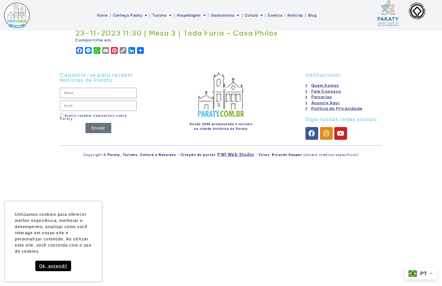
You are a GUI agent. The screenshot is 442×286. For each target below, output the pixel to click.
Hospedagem (189, 15)
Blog (312, 15)
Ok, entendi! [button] (53, 266)
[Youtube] (340, 133)
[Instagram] (326, 133)
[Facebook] (311, 133)
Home (102, 15)
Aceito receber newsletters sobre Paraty (93, 117)
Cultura (251, 15)
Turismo (159, 15)
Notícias (295, 15)
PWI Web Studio (235, 154)
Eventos (275, 15)
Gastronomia (222, 15)
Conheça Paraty (127, 15)
